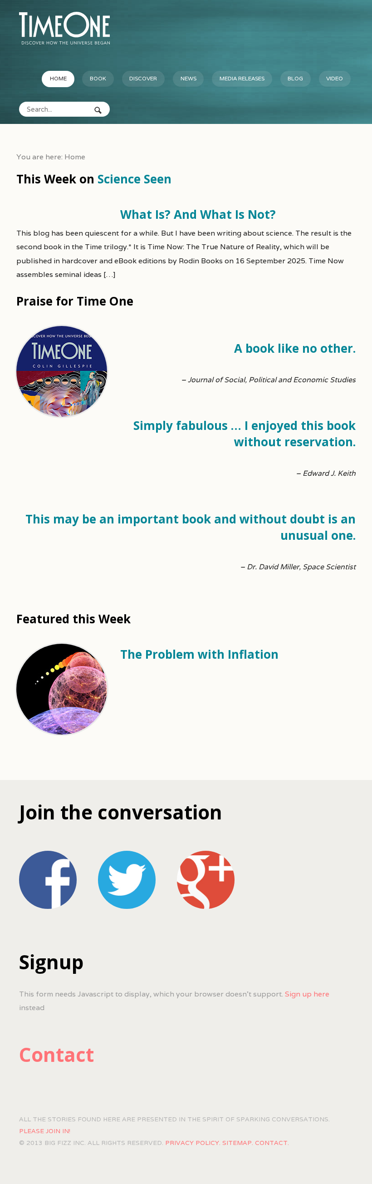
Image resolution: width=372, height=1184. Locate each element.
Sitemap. (237, 1143)
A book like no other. (295, 348)
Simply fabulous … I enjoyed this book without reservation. (244, 433)
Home (58, 78)
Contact (56, 1054)
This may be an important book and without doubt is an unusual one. (190, 527)
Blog (295, 78)
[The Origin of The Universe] (64, 28)
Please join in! (44, 1131)
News (188, 78)
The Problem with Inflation (199, 654)
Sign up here (307, 994)
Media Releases (242, 78)
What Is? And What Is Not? (198, 214)
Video (334, 78)
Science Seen (134, 179)
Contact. (272, 1143)
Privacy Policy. (192, 1143)
